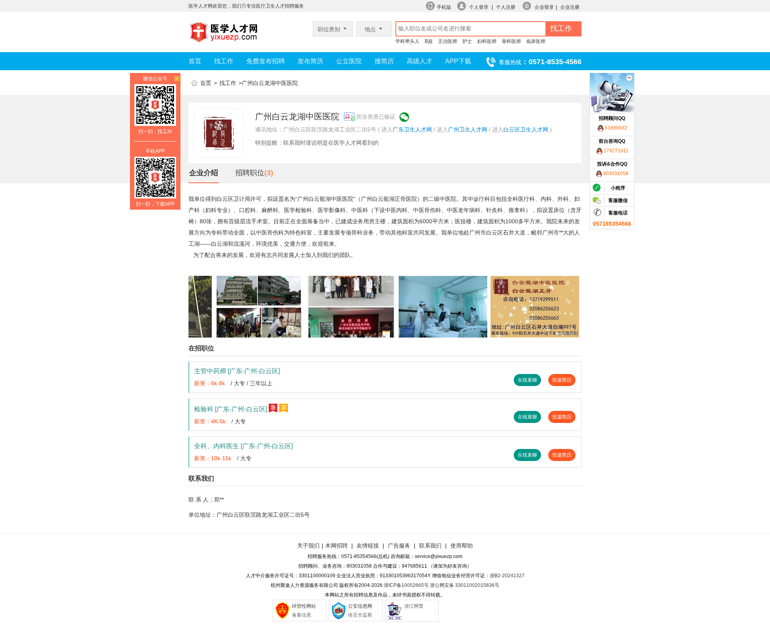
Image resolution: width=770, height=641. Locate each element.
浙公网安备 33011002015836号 (464, 585)
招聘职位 (249, 173)
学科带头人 (407, 41)
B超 (429, 41)
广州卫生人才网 (467, 129)
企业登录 (544, 7)
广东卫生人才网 (412, 129)
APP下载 (458, 61)
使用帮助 (461, 545)
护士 (467, 41)
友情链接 (368, 545)
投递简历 (561, 380)
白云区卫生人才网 (525, 129)
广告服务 (399, 545)
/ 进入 (441, 129)
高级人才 (419, 61)
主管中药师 (237, 371)
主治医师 (447, 41)
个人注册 (505, 7)
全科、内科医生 (243, 446)
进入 (387, 129)
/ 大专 (238, 383)
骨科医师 (511, 41)
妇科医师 (486, 41)
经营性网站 (304, 606)
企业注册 (570, 7)
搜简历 (384, 61)
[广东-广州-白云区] (254, 371)
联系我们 (429, 545)
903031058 (615, 173)
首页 (194, 61)
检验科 (230, 409)
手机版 (444, 7)
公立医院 (349, 61)
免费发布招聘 (265, 61)
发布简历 (310, 61)
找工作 (223, 61)
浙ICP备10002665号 (406, 585)
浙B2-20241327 (507, 575)
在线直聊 (527, 380)
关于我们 (308, 545)
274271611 (615, 151)
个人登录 (478, 7)
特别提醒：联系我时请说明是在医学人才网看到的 (317, 143)
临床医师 (535, 41)
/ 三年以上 (259, 383)
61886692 (615, 128)
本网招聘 (336, 545)
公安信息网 (360, 606)
